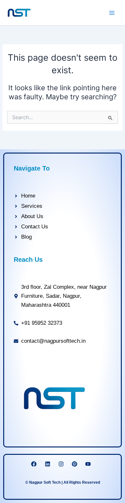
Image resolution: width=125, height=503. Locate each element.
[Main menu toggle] (112, 13)
